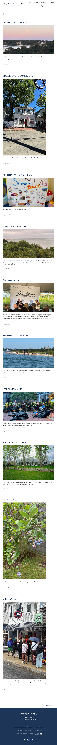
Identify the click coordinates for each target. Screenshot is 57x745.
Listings (16, 727)
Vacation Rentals (22, 727)
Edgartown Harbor (15, 22)
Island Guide (29, 727)
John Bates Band (12, 389)
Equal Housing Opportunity (22, 733)
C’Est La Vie (10, 599)
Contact (41, 727)
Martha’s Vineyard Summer (19, 175)
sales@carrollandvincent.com (28, 720)
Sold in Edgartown (14, 442)
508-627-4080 (28, 717)
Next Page (50, 706)
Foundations (11, 280)
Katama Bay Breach (14, 226)
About (37, 727)
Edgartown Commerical (18, 76)
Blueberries (10, 500)
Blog (34, 727)
